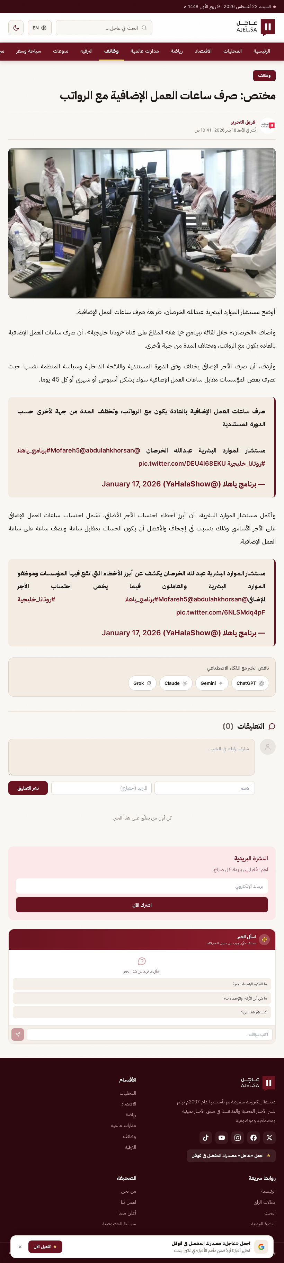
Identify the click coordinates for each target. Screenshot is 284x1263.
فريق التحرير (243, 122)
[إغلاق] (20, 1247)
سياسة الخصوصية (119, 1223)
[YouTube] (221, 1137)
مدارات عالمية (145, 51)
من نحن (128, 1191)
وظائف (111, 51)
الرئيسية (262, 51)
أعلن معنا (127, 1213)
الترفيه (86, 51)
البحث (270, 1213)
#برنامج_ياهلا (34, 450)
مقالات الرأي (265, 1202)
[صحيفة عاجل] (256, 28)
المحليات (232, 51)
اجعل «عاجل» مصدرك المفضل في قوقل (231, 1155)
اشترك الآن (142, 905)
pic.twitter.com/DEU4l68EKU (182, 463)
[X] (269, 1137)
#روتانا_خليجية (246, 463)
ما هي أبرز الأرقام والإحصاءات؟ (245, 998)
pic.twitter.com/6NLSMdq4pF (220, 612)
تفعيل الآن (45, 1246)
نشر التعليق (28, 788)
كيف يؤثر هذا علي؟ (254, 1012)
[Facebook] (253, 1137)
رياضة (177, 51)
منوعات (61, 51)
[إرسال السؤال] (17, 1034)
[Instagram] (237, 1137)
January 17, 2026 (131, 484)
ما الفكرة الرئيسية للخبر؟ (250, 984)
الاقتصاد (203, 51)
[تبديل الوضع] (16, 27)
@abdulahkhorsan (107, 450)
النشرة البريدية (263, 1223)
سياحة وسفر (28, 51)
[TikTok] (205, 1137)
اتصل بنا (128, 1202)
